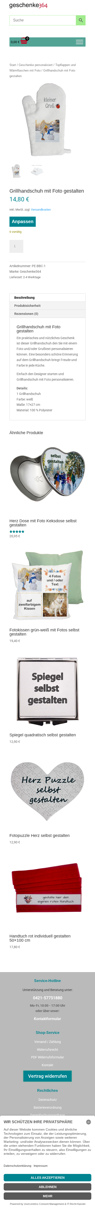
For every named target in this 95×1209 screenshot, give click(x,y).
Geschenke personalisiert (36, 65)
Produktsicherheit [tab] (27, 305)
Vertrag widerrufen (47, 1076)
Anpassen (22, 221)
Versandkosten (41, 209)
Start (12, 65)
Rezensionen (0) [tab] (26, 314)
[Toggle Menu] (79, 42)
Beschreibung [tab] (24, 297)
